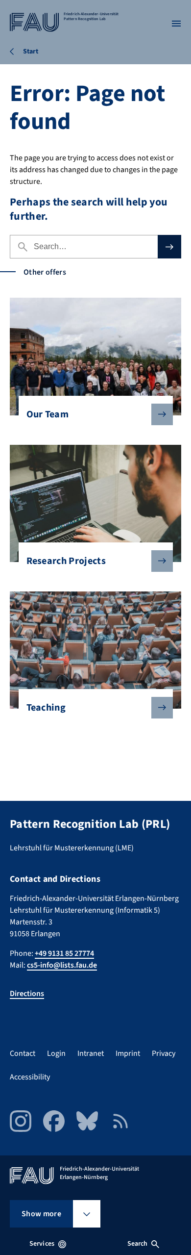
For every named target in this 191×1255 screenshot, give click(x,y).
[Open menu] (176, 23)
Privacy (163, 1053)
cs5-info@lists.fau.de (62, 965)
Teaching (46, 708)
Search (137, 1244)
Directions (27, 993)
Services (41, 1244)
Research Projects (66, 561)
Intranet (90, 1053)
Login (56, 1053)
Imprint (128, 1053)
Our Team (47, 414)
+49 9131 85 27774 (64, 953)
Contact (22, 1053)
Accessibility (30, 1077)
